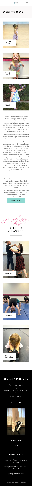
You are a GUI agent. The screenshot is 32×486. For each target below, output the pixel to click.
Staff (16, 445)
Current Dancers (16, 440)
